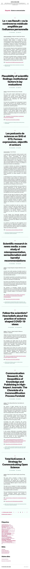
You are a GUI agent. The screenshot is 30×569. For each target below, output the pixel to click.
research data (4, 535)
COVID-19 (6, 362)
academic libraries (5, 524)
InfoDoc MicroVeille (15, 1)
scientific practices (8, 541)
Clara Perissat (7, 232)
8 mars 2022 (19, 263)
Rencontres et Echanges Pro (6, 560)
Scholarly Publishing (6, 539)
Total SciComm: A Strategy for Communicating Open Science (15, 463)
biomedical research (5, 526)
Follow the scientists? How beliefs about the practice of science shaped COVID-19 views (15, 318)
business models (11, 526)
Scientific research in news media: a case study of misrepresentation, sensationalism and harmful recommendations (15, 252)
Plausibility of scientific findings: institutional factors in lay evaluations (15, 80)
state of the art (12, 542)
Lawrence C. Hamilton (17, 362)
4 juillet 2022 (19, 32)
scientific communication (13, 233)
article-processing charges (5, 525)
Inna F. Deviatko (13, 122)
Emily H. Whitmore (10, 362)
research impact (9, 537)
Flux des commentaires (5, 551)
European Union (13, 528)
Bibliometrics (11, 525)
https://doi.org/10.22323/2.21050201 (13, 119)
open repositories (8, 533)
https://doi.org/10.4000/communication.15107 (14, 62)
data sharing (9, 528)
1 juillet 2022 (19, 87)
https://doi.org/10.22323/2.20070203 (13, 359)
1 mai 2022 (19, 147)
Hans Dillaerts (13, 32)
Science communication (10, 447)
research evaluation (4, 537)
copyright (12, 527)
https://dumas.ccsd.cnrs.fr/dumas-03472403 (14, 229)
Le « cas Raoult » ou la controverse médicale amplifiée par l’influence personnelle (15, 25)
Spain (22, 447)
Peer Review (9, 534)
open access (5, 531)
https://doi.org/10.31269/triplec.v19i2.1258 (14, 444)
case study (4, 527)
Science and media (19, 122)
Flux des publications (5, 550)
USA (2, 543)
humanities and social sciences (13, 232)
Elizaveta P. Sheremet (8, 122)
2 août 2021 (19, 470)
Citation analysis (8, 527)
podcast (19, 232)
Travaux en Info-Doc (5, 559)
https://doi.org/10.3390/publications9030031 (14, 501)
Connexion (3, 549)
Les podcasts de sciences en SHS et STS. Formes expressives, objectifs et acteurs (14, 139)
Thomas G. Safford (12, 363)
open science (4, 534)
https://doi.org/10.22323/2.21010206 (13, 299)
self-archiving (8, 542)
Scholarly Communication (5, 538)
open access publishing (6, 532)
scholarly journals (12, 538)
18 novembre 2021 (19, 327)
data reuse (5, 528)
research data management (6, 536)
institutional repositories (5, 529)
